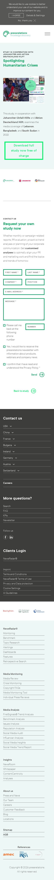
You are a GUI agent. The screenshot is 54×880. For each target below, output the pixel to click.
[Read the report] (23, 89)
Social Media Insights (14, 742)
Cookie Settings (11, 588)
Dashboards (9, 652)
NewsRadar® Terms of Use (17, 579)
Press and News (11, 795)
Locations (8, 819)
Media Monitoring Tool (15, 692)
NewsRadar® (10, 558)
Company (10, 282)
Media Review (10, 678)
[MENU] (47, 33)
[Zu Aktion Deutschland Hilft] (39, 180)
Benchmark (9, 638)
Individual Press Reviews (16, 697)
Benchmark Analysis (14, 719)
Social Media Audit (13, 733)
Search (7, 506)
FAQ (5, 510)
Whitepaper (9, 769)
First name (11, 272)
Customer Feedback (14, 809)
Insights (7, 759)
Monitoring (9, 633)
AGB (5, 834)
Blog (5, 814)
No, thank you (25, 20)
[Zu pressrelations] (8, 180)
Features (8, 656)
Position (32, 282)
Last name (34, 272)
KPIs (5, 515)
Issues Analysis (11, 723)
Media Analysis (11, 709)
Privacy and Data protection (18, 583)
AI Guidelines (10, 593)
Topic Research (11, 642)
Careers (7, 483)
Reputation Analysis (13, 728)
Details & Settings (35, 15)
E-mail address (14, 292)
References (24, 847)
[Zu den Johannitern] (24, 180)
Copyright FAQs (11, 688)
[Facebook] (5, 537)
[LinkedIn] (11, 537)
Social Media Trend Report (17, 747)
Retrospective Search (14, 661)
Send (34, 374)
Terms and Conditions (15, 574)
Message (10, 301)
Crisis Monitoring (12, 683)
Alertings (8, 647)
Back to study (21, 391)
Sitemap (7, 830)
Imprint (7, 569)
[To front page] (16, 34)
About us (8, 791)
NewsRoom (9, 764)
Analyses (8, 778)
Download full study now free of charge (24, 151)
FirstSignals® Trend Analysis (18, 714)
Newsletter (9, 520)
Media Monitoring (12, 674)
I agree (16, 15)
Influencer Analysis (13, 737)
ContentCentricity (13, 773)
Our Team (8, 800)
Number (32, 327)
